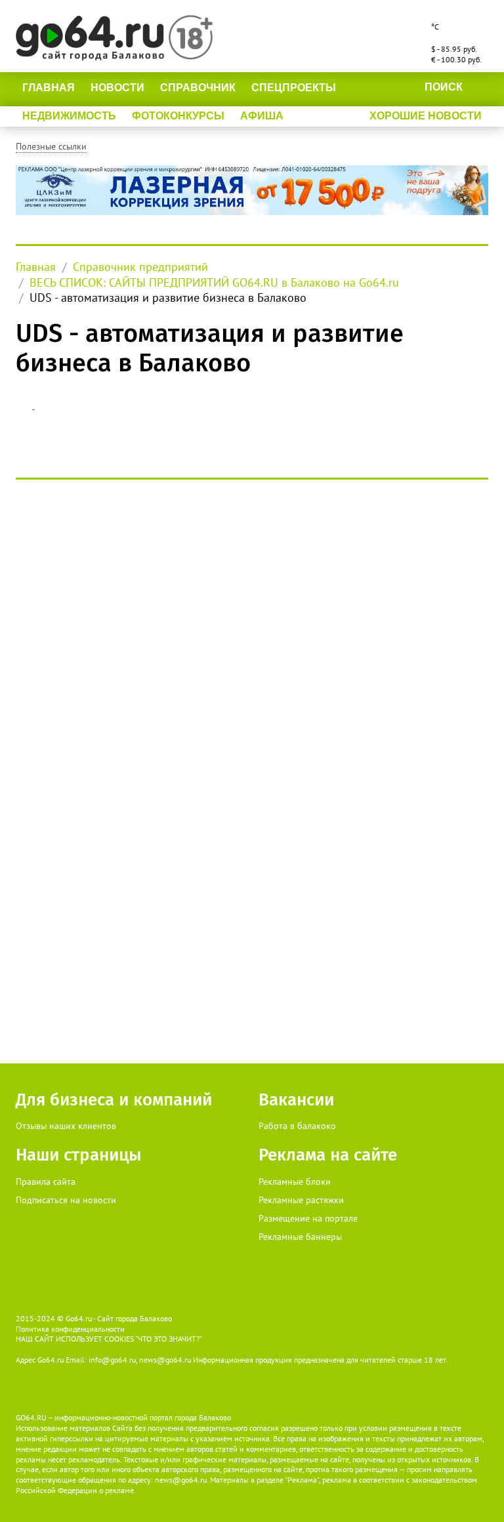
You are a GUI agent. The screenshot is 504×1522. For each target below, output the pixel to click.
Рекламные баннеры (300, 1237)
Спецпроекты (293, 87)
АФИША (262, 115)
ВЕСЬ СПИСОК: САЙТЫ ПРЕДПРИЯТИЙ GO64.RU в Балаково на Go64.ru (214, 282)
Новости (117, 87)
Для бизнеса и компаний (114, 1100)
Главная (48, 87)
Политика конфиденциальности (70, 1329)
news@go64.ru (181, 1480)
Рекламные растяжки (301, 1200)
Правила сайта (45, 1181)
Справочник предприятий (140, 266)
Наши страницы (78, 1155)
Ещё (310, 115)
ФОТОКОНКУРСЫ (178, 115)
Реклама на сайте (328, 1155)
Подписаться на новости (66, 1200)
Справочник (198, 87)
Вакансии (296, 1100)
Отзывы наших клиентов (66, 1126)
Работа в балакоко (297, 1126)
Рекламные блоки (295, 1181)
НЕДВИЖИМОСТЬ (69, 115)
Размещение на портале (308, 1218)
